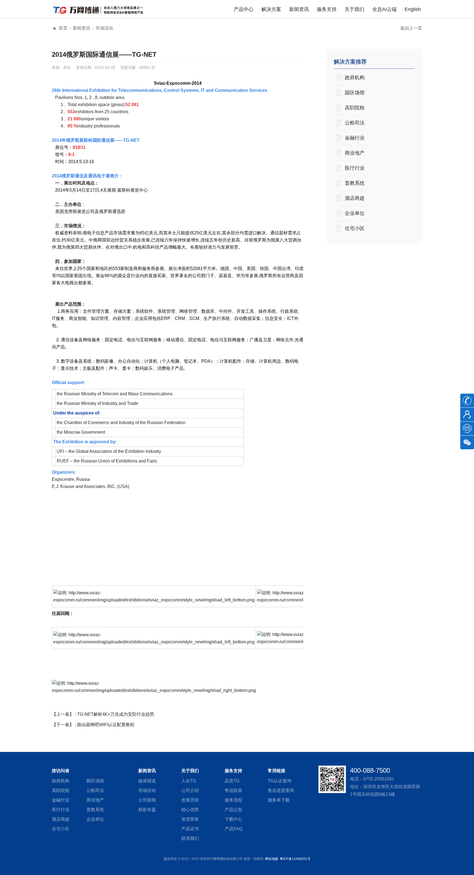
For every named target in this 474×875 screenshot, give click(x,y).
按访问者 (60, 770)
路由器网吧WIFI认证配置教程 (105, 724)
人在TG (188, 781)
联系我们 (190, 838)
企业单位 (355, 213)
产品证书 (190, 828)
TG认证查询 (279, 781)
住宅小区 (355, 228)
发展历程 (190, 800)
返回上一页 (411, 28)
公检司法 (355, 123)
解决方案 (271, 9)
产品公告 (233, 809)
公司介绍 (190, 790)
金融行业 (355, 138)
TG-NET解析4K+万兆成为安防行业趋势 (115, 714)
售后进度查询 (281, 790)
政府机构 (355, 77)
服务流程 (233, 800)
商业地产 (355, 153)
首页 (63, 28)
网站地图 (271, 859)
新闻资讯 (299, 9)
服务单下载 (279, 800)
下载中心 (233, 819)
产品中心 (243, 9)
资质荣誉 (190, 819)
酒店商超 (355, 198)
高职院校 (355, 107)
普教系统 (355, 183)
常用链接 (276, 770)
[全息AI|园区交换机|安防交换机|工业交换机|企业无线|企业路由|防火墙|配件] (100, 9)
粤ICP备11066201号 (295, 859)
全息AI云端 (384, 9)
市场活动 (104, 28)
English (413, 9)
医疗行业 (355, 168)
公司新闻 (147, 800)
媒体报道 (147, 781)
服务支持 (327, 9)
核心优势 (190, 809)
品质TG (232, 781)
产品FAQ (233, 828)
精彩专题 (147, 809)
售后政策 (233, 790)
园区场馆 (355, 92)
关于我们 (354, 9)
